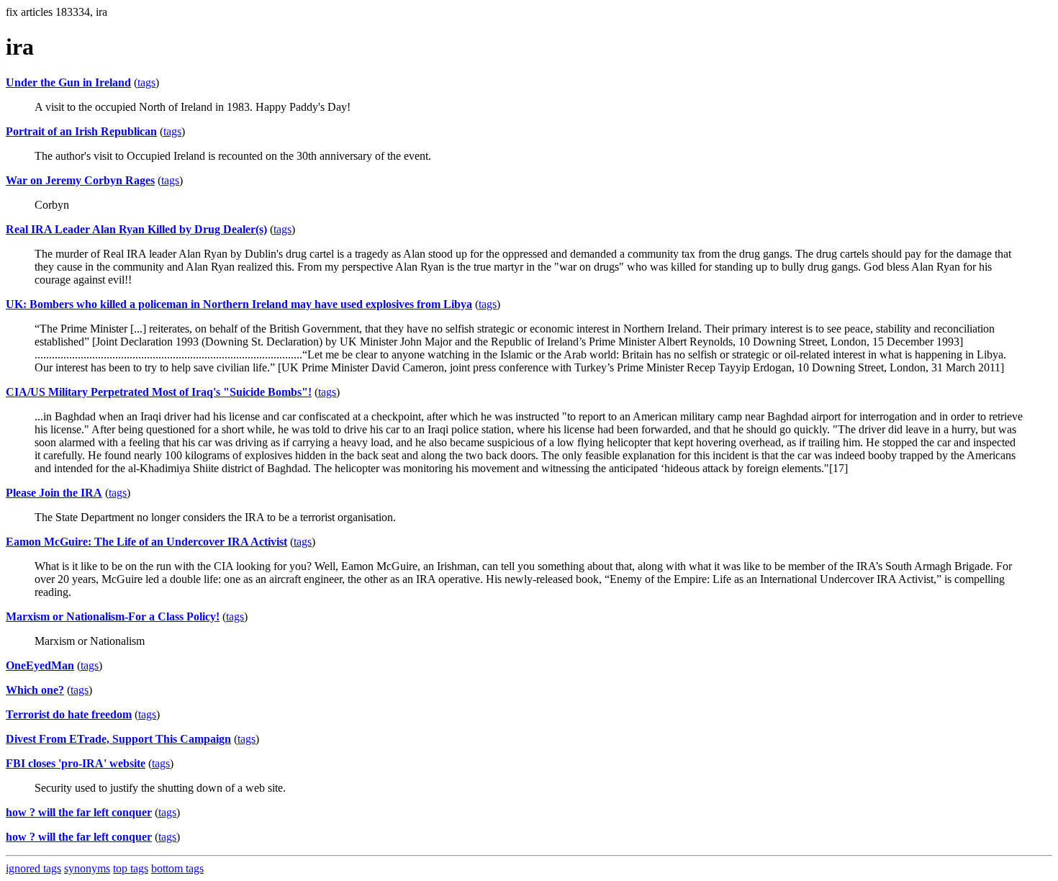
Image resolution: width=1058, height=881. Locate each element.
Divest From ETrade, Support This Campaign (118, 739)
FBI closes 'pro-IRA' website (75, 763)
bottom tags (177, 868)
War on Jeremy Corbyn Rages (80, 180)
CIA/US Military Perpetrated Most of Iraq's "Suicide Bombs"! (159, 392)
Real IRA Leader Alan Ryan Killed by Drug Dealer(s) (136, 229)
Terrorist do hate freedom (69, 714)
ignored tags (33, 868)
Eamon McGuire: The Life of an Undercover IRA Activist (146, 542)
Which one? (35, 690)
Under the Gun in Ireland (68, 82)
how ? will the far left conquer (79, 812)
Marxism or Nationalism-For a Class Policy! (113, 616)
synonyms (87, 868)
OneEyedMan (40, 665)
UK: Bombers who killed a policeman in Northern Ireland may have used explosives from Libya (239, 304)
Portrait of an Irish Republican (81, 131)
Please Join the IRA (54, 493)
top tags (130, 868)
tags (146, 82)
